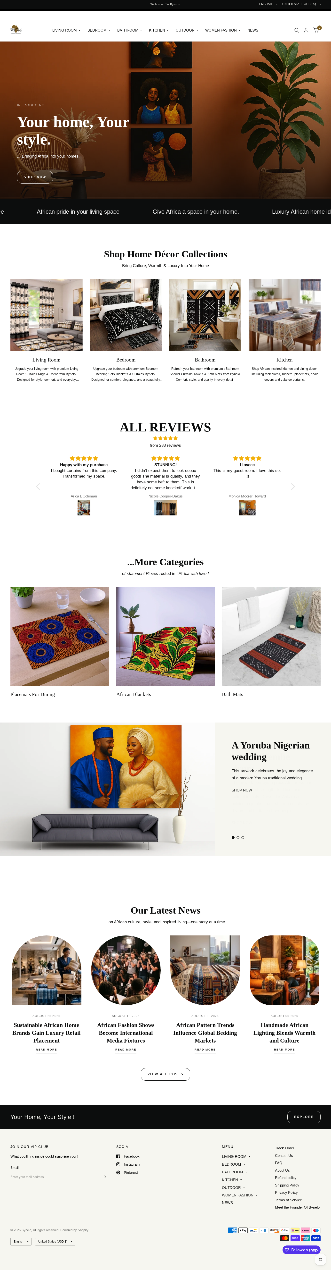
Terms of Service (288, 1200)
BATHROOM (127, 30)
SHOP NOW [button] (242, 816)
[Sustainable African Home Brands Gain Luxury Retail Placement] (46, 970)
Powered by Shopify (74, 1230)
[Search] (296, 30)
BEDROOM (97, 30)
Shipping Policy (287, 1185)
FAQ (278, 1163)
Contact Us (284, 1155)
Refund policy (286, 1178)
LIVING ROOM (64, 30)
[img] (165, 438)
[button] (35, 177)
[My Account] (306, 30)
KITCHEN (157, 30)
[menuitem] (66, 30)
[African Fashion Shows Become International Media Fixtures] (126, 970)
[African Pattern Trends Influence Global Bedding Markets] (205, 970)
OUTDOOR (185, 30)
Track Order (284, 1148)
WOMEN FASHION (221, 30)
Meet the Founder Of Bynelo (297, 1207)
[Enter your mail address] (104, 1177)
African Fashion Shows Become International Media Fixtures (125, 1033)
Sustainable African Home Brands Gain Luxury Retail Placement (46, 1033)
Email (14, 1167)
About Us (282, 1170)
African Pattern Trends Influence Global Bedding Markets (205, 1033)
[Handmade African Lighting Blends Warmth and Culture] (285, 970)
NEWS (252, 30)
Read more (46, 1049)
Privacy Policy (286, 1192)
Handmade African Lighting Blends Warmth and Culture (284, 1033)
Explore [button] (304, 1117)
